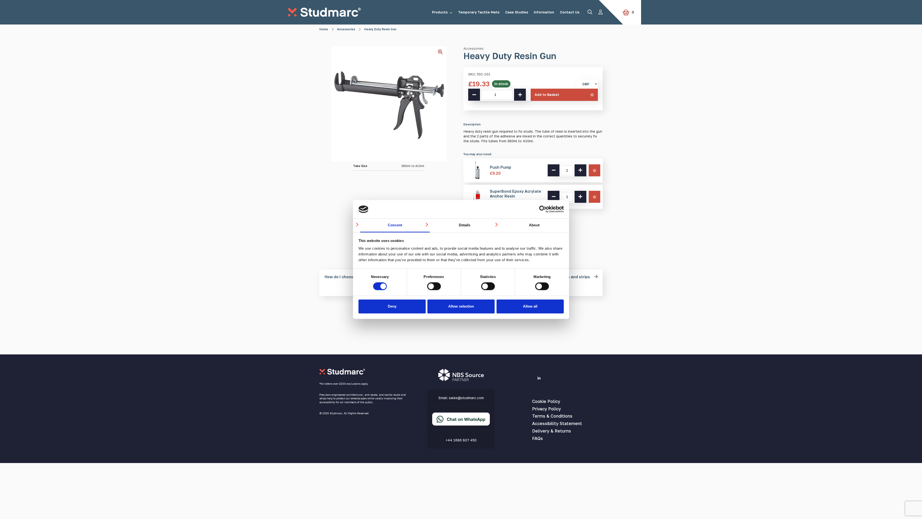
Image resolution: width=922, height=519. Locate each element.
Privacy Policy (546, 408)
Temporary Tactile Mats (478, 12)
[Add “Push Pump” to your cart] (594, 170)
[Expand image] (442, 53)
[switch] (434, 286)
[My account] (600, 12)
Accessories (346, 29)
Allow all (530, 306)
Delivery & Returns (551, 430)
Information (544, 12)
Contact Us (569, 12)
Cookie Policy (546, 401)
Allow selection (461, 306)
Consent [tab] (395, 225)
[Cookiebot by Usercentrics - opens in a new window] (543, 209)
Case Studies (516, 12)
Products (440, 12)
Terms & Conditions (552, 416)
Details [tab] (465, 225)
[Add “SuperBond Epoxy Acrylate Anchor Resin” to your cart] (594, 197)
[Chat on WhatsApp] (461, 423)
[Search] (590, 12)
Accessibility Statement (557, 423)
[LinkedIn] (539, 378)
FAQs (537, 438)
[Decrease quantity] (474, 95)
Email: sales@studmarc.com (461, 398)
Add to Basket (547, 95)
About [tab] (534, 225)
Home (323, 29)
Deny (392, 306)
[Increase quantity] (520, 95)
